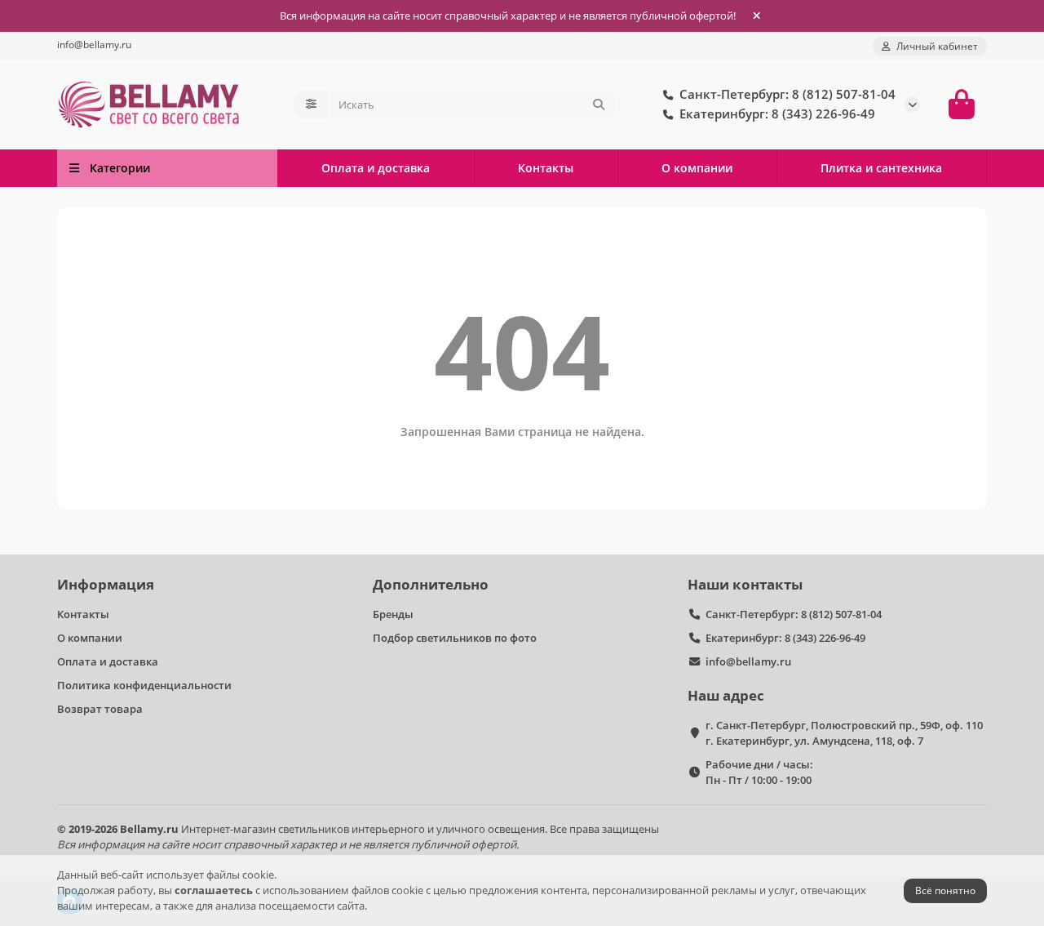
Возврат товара (100, 708)
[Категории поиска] (311, 104)
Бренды (393, 614)
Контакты (545, 168)
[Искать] (598, 104)
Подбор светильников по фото (455, 637)
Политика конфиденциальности (144, 685)
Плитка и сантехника (881, 168)
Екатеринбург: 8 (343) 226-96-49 (785, 637)
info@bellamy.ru (94, 44)
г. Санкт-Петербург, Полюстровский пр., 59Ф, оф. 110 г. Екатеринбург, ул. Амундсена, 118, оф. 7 (844, 733)
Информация (105, 584)
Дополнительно (431, 584)
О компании (696, 168)
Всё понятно (945, 890)
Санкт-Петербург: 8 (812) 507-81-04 (794, 614)
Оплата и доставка (375, 168)
